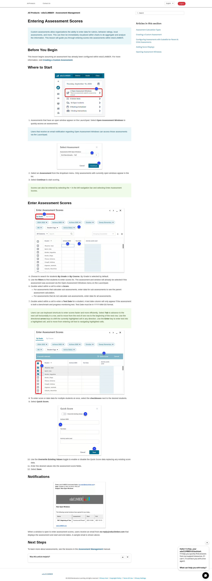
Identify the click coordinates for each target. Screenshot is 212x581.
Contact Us (46, 3)
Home (31, 4)
